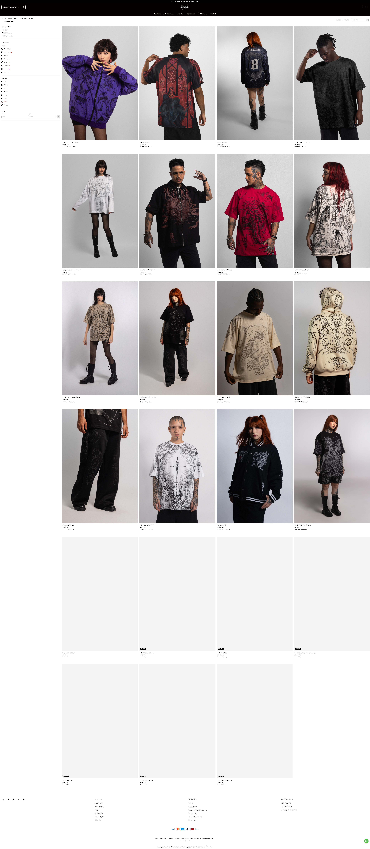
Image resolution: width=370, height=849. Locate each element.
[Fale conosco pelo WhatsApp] (366, 841)
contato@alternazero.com (289, 810)
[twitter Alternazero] (18, 799)
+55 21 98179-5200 (286, 806)
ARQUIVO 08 (157, 13)
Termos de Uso (192, 813)
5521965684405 (286, 803)
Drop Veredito (5, 30)
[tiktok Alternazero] (13, 799)
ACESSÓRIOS (191, 13)
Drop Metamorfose (7, 36)
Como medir (191, 820)
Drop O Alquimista (6, 27)
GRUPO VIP (213, 13)
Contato (190, 803)
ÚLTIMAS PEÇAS (202, 13)
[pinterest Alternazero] (23, 799)
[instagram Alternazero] (3, 799)
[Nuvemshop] (185, 841)
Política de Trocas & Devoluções (197, 810)
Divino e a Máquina (6, 33)
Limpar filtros (345, 20)
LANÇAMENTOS (168, 13)
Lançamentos (8, 18)
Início (2, 18)
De (2, 114)
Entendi (209, 846)
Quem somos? (192, 806)
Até (30, 114)
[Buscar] (23, 7)
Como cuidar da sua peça (195, 817)
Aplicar (58, 116)
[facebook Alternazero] (8, 799)
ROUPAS (180, 13)
